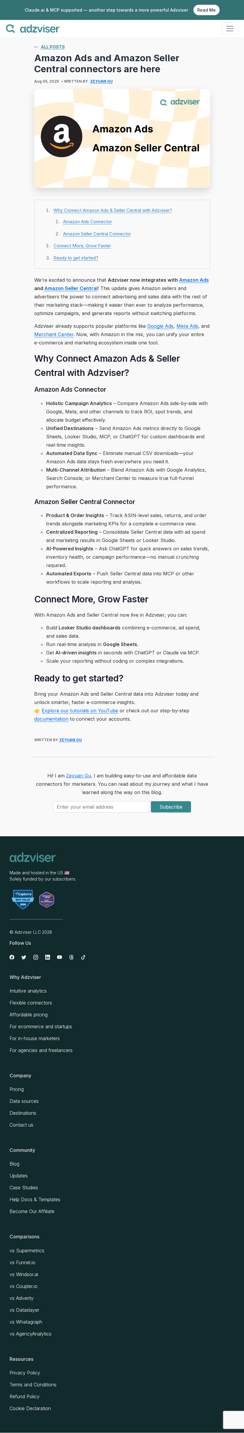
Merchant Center (53, 334)
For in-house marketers (35, 1038)
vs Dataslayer (24, 1310)
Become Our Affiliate (32, 1211)
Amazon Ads (194, 280)
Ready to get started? (76, 258)
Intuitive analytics (28, 991)
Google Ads (160, 326)
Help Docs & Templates (35, 1199)
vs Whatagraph (26, 1322)
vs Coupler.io (23, 1286)
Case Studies (24, 1188)
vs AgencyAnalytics (30, 1334)
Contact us (21, 1125)
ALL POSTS (53, 46)
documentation (51, 719)
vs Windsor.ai (24, 1274)
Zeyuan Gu (101, 81)
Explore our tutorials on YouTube (80, 711)
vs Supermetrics (27, 1251)
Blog (14, 1164)
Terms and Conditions (33, 1385)
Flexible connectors (31, 1003)
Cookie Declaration (30, 1408)
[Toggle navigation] (229, 28)
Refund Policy (25, 1396)
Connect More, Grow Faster (82, 245)
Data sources (24, 1101)
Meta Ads (187, 326)
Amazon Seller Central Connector (97, 234)
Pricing (17, 1089)
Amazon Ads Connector (87, 221)
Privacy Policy (25, 1373)
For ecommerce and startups (41, 1026)
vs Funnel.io (22, 1262)
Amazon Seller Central (71, 288)
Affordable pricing (29, 1015)
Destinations (23, 1113)
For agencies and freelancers (41, 1050)
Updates (19, 1176)
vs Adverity (22, 1298)
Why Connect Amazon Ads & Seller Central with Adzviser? (113, 210)
